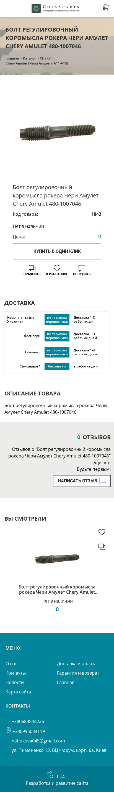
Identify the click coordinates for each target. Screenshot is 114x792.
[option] (57, 129)
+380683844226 (28, 721)
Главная (12, 58)
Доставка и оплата (77, 663)
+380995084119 (28, 731)
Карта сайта (18, 692)
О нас (11, 663)
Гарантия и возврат (78, 673)
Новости (15, 682)
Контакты (16, 673)
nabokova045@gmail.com (38, 741)
